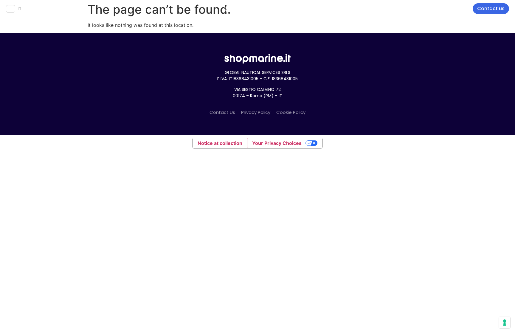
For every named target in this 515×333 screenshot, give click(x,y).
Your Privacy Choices (277, 143)
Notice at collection (220, 143)
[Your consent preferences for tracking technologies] (504, 322)
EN (10, 9)
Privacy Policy (255, 112)
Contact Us (222, 112)
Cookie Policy (290, 112)
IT (19, 9)
